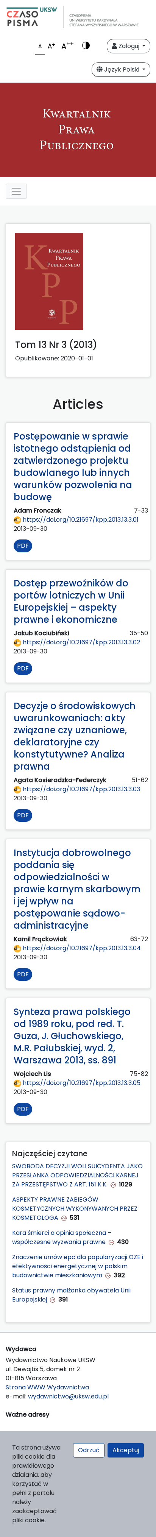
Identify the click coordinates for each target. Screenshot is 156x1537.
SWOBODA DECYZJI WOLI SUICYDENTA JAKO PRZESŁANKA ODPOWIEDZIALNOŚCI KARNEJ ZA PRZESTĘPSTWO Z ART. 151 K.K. (77, 1175)
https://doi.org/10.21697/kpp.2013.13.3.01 (80, 519)
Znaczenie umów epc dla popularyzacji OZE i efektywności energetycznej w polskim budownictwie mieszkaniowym (77, 1266)
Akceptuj (125, 1450)
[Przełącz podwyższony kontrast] (86, 46)
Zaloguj (129, 46)
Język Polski (122, 69)
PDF (23, 545)
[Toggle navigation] (16, 191)
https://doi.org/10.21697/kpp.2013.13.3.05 (80, 1083)
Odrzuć (89, 1450)
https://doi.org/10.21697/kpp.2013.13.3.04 (81, 948)
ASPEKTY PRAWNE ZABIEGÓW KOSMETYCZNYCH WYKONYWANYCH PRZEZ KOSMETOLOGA (74, 1208)
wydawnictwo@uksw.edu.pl (68, 1396)
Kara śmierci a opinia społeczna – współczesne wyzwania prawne (61, 1237)
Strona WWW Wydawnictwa (47, 1387)
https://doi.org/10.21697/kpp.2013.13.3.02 (80, 642)
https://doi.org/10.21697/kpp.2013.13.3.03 (80, 789)
